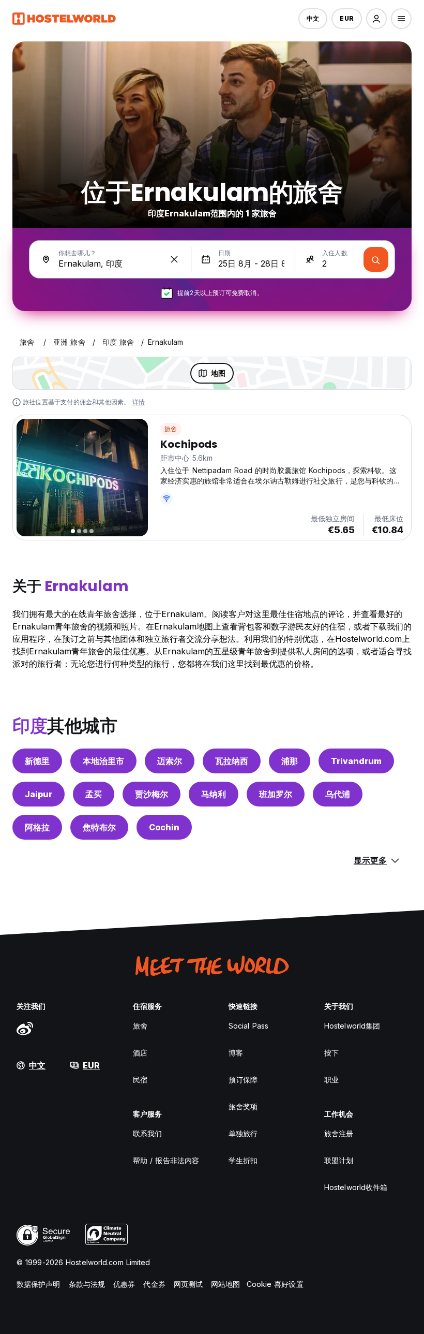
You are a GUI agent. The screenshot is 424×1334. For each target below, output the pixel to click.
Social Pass (248, 1025)
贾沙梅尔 (151, 794)
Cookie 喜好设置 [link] (275, 1284)
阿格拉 (37, 827)
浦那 (289, 761)
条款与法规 (87, 1284)
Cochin (164, 827)
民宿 (140, 1079)
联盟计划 (338, 1160)
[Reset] (174, 259)
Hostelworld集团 (352, 1025)
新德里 (37, 761)
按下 (331, 1052)
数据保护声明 (38, 1284)
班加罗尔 (275, 794)
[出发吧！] (376, 259)
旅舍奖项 (243, 1106)
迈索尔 (169, 761)
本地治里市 (103, 761)
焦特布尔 (99, 827)
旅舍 (170, 429)
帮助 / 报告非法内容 (166, 1160)
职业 (331, 1079)
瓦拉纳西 (231, 761)
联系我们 (147, 1133)
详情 (138, 402)
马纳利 (213, 794)
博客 (236, 1052)
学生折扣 (243, 1160)
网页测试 (188, 1284)
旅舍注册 (338, 1133)
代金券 (154, 1284)
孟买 (93, 794)
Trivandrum (356, 761)
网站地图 (225, 1284)
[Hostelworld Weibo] (25, 1028)
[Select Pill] (376, 18)
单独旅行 (243, 1133)
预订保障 (243, 1079)
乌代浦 (337, 794)
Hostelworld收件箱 (355, 1187)
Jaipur (38, 794)
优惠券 (124, 1284)
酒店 (140, 1052)
